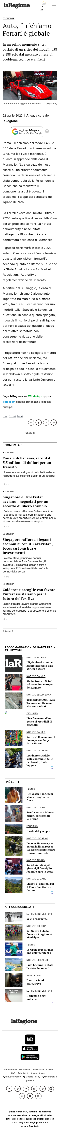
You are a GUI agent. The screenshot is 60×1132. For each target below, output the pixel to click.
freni (20, 416)
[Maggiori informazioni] (47, 131)
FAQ (13, 1073)
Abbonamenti (10, 1069)
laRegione (10, 121)
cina (5, 416)
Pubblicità (23, 1073)
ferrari (12, 416)
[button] (9, 1089)
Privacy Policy (13, 1076)
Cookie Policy (32, 1076)
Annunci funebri (38, 1073)
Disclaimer (24, 1069)
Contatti (50, 1069)
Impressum (38, 1069)
